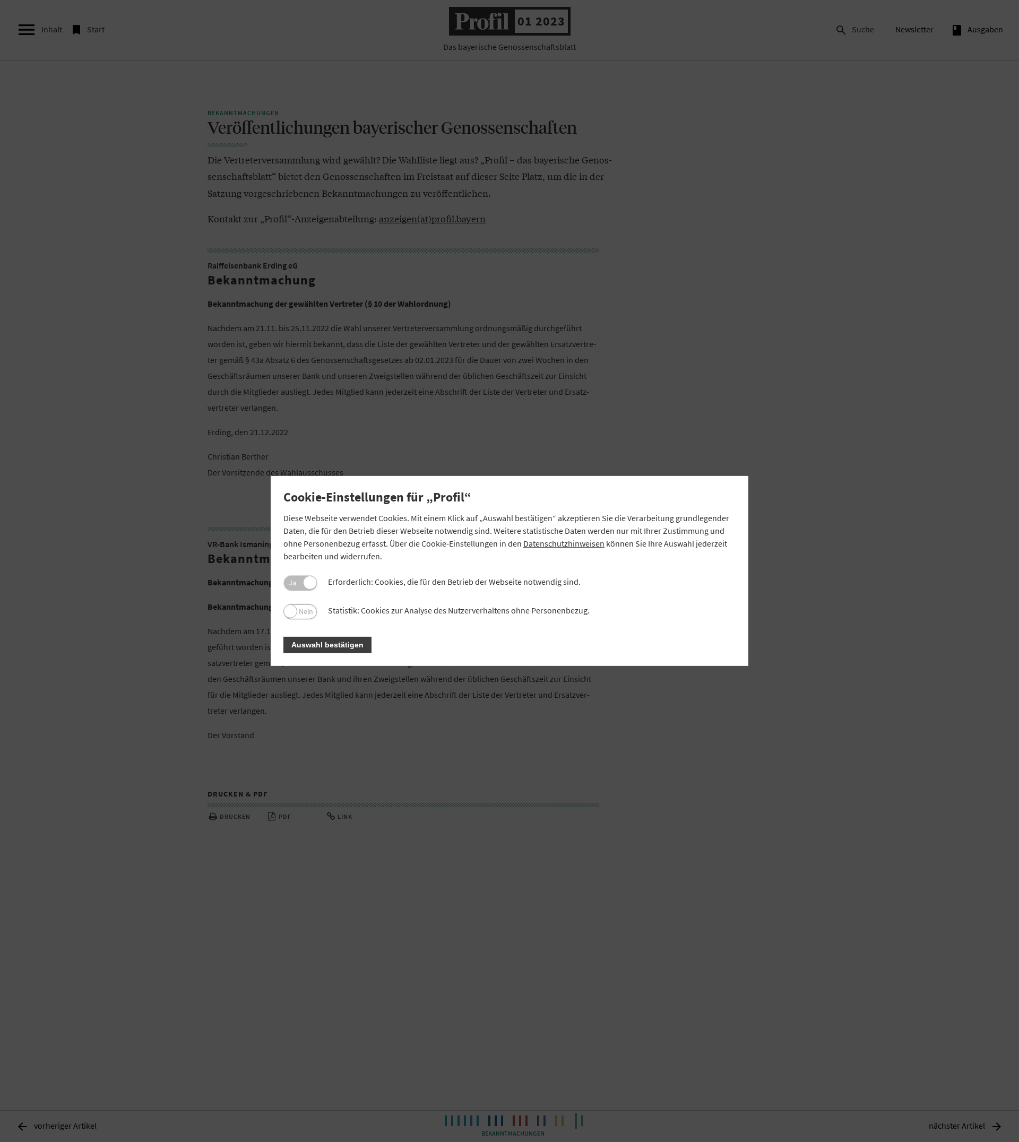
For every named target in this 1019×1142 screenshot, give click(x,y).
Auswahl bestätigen (327, 645)
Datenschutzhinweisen (564, 543)
